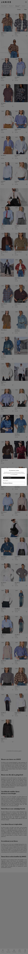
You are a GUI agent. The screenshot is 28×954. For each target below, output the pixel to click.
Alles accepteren (7, 477)
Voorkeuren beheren (7, 483)
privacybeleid (15, 474)
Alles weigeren (5, 480)
